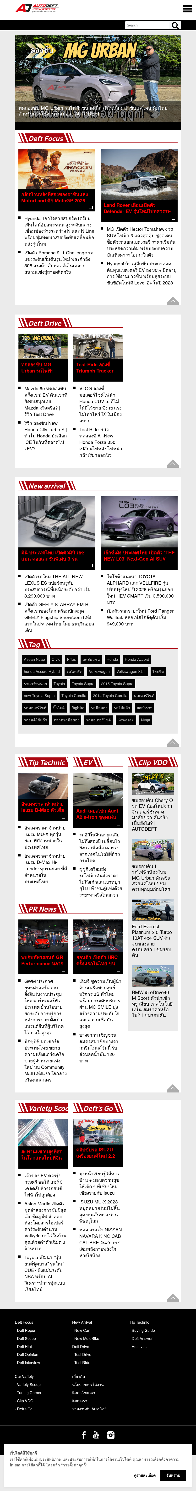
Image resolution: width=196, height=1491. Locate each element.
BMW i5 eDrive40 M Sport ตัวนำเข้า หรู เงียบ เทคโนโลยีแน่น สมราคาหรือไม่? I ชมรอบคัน (152, 1003)
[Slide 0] (80, 38)
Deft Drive (44, 323)
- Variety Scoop (28, 1384)
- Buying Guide (142, 1330)
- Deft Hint (23, 1346)
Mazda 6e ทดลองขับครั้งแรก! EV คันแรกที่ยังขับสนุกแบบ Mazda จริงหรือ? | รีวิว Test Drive (45, 401)
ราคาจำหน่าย (35, 683)
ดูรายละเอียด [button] (145, 1475)
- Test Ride (81, 1362)
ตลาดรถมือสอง (66, 720)
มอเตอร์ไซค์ (144, 695)
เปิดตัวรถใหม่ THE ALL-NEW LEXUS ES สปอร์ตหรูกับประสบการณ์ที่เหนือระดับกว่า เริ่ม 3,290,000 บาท (57, 586)
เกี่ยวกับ (78, 1376)
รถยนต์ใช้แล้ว (35, 720)
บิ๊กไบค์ (59, 707)
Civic (56, 659)
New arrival (46, 486)
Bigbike (77, 707)
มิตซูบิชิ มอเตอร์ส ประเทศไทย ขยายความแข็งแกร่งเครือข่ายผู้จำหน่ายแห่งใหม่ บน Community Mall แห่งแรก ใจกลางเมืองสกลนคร (45, 1060)
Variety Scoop (50, 1108)
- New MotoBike (85, 1338)
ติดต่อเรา (79, 1400)
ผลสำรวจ (144, 707)
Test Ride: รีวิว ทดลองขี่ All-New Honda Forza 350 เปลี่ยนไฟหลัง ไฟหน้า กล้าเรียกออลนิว (100, 442)
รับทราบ (173, 1475)
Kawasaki (126, 720)
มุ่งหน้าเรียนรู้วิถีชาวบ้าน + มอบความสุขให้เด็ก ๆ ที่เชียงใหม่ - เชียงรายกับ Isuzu (99, 1183)
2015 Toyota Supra (117, 683)
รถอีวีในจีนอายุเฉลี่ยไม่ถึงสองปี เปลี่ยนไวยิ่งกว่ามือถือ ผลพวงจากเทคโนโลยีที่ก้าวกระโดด (99, 847)
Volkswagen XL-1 (131, 671)
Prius (71, 659)
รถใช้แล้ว (122, 707)
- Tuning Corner (28, 1392)
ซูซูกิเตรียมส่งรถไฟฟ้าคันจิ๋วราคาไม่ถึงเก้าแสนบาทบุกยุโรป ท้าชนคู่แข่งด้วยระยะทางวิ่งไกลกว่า (100, 882)
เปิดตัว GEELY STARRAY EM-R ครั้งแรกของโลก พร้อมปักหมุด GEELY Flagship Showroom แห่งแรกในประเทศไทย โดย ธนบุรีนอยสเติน (59, 617)
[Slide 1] (89, 38)
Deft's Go (98, 1108)
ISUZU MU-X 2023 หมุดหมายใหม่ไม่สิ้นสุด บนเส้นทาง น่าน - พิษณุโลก (99, 1211)
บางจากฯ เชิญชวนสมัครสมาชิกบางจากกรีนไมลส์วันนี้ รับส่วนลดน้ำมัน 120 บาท (98, 1047)
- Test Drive (81, 1354)
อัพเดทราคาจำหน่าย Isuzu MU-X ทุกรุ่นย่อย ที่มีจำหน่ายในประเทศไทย (44, 837)
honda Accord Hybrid (42, 671)
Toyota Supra (83, 683)
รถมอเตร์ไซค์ (35, 707)
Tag (34, 645)
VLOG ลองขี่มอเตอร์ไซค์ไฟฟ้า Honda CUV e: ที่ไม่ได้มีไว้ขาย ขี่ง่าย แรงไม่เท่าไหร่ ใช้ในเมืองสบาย (100, 404)
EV (87, 763)
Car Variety (24, 1376)
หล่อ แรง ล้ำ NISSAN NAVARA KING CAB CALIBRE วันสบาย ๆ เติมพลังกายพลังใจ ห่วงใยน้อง (100, 1242)
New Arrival (82, 1322)
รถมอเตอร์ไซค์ (98, 720)
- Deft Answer (141, 1338)
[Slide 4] (115, 38)
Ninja (145, 720)
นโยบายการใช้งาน (88, 1384)
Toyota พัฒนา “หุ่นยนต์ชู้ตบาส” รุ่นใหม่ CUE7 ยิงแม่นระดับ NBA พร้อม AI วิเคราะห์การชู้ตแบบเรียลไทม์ (44, 1273)
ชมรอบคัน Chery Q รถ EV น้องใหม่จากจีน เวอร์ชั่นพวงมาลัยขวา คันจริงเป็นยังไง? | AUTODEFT (152, 814)
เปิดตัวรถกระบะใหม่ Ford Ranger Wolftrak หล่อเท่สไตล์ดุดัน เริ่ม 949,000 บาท (140, 617)
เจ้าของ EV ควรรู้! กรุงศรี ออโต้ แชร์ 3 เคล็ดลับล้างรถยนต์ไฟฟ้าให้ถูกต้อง (43, 1185)
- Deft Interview (27, 1362)
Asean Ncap (34, 659)
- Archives (138, 1346)
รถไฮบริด (74, 671)
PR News (42, 909)
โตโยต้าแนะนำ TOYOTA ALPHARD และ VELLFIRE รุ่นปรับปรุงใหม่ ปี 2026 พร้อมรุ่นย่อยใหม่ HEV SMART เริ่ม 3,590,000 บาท (140, 589)
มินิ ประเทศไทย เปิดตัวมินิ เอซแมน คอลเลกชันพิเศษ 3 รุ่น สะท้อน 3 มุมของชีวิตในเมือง (53, 558)
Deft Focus (45, 139)
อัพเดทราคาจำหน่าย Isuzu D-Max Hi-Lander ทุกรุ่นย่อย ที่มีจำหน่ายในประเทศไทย (45, 868)
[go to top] (173, 301)
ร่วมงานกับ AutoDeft (89, 1409)
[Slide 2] (98, 38)
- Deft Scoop (25, 1338)
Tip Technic (46, 763)
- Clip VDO (24, 1400)
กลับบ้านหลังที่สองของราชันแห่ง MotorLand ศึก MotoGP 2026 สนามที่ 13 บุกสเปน (54, 200)
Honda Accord (137, 659)
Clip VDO (152, 763)
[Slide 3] (106, 38)
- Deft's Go (24, 1409)
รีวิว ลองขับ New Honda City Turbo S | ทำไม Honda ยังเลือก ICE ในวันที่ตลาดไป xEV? (45, 436)
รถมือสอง (99, 707)
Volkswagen (99, 671)
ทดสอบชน (91, 659)
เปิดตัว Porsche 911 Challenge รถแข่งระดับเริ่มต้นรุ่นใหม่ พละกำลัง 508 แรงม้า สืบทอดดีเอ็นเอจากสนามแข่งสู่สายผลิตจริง (58, 262)
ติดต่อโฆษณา (83, 1392)
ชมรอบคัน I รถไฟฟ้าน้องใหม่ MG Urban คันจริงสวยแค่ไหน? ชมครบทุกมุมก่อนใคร (151, 877)
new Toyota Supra (39, 695)
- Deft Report (25, 1330)
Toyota (59, 683)
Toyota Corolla (73, 695)
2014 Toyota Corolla (110, 695)
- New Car (80, 1330)
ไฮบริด (158, 671)
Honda (112, 659)
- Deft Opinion (26, 1354)
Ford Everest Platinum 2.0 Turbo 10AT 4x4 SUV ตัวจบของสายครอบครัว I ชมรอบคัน (152, 941)
